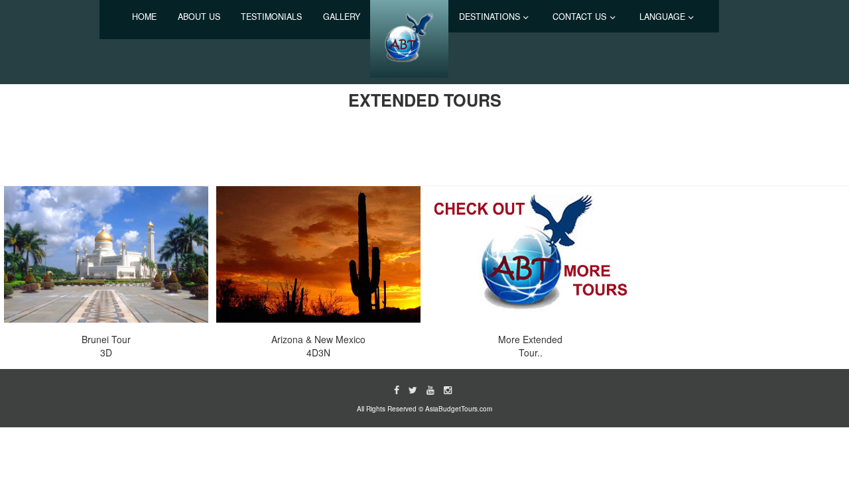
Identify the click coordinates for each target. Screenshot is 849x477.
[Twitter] (413, 389)
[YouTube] (430, 389)
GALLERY (341, 17)
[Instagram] (448, 389)
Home (144, 17)
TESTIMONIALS (271, 17)
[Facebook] (396, 389)
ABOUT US (199, 17)
